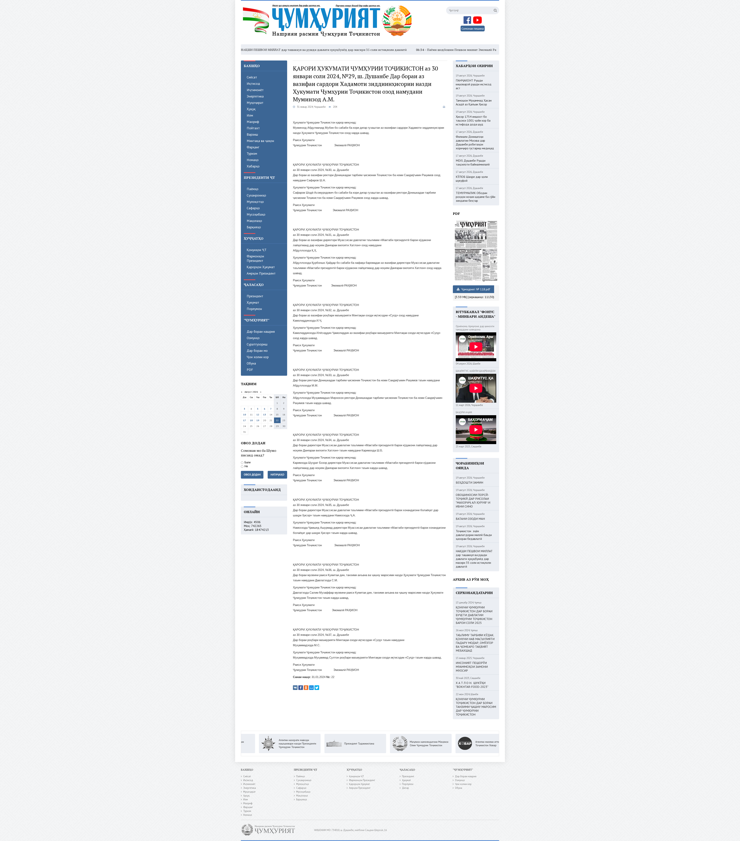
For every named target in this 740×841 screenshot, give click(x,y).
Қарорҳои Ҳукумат (261, 267)
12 (257, 414)
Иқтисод (253, 83)
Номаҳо (253, 160)
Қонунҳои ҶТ (257, 250)
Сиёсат (252, 77)
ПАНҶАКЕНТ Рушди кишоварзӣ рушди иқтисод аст (473, 84)
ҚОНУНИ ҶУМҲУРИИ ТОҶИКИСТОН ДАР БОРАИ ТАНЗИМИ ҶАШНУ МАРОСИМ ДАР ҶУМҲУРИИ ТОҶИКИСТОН (476, 706)
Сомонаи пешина (473, 28)
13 (264, 414)
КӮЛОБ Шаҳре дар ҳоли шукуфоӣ (472, 178)
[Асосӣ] (328, 23)
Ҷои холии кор (258, 357)
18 (251, 420)
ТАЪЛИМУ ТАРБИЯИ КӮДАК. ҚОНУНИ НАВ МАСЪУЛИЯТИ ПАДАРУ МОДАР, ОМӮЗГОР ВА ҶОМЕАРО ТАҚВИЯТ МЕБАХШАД (475, 642)
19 (257, 420)
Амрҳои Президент (261, 273)
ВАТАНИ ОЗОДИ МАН (470, 519)
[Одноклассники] (306, 687)
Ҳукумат (253, 302)
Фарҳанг (253, 147)
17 (244, 420)
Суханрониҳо (256, 195)
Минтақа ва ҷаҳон (260, 141)
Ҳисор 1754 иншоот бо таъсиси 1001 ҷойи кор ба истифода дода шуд (473, 120)
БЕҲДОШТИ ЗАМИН (469, 482)
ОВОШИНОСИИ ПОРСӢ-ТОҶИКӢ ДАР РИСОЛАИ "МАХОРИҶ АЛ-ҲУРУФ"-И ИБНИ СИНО (473, 500)
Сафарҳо (253, 208)
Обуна (251, 363)
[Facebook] (300, 687)
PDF (250, 369)
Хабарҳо (253, 166)
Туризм (252, 153)
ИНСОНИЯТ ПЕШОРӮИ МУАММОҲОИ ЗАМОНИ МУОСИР (472, 666)
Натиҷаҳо (277, 474)
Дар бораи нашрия (261, 331)
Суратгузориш (257, 344)
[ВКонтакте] (295, 687)
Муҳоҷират (255, 102)
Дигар (405, 788)
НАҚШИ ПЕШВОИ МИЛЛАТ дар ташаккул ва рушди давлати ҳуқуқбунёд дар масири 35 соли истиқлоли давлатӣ (259, 50)
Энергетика (255, 96)
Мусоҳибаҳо (256, 214)
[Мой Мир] (311, 687)
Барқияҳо (254, 227)
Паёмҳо (252, 189)
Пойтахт (253, 128)
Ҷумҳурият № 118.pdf (475, 289)
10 (244, 414)
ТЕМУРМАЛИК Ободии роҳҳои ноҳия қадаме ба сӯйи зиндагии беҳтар (475, 196)
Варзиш (252, 134)
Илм (250, 115)
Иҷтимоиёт (255, 90)
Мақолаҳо (254, 220)
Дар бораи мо (257, 350)
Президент (255, 296)
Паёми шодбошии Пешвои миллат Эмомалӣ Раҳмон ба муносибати (412, 50)
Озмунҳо (253, 338)
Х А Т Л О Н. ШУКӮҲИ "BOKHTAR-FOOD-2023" (472, 685)
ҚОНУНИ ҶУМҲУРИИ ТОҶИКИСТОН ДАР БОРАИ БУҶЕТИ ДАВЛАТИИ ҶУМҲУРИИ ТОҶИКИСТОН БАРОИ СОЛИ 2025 (474, 615)
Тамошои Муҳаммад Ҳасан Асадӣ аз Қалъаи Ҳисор (474, 102)
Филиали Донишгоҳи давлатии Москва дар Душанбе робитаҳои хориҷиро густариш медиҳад (475, 142)
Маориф (253, 121)
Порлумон (254, 309)
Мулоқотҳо (255, 201)
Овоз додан (252, 474)
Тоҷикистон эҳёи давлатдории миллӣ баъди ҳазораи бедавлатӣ (474, 535)
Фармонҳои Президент (255, 258)
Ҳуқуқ (251, 109)
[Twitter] (316, 687)
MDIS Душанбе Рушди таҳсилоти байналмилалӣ (473, 162)
